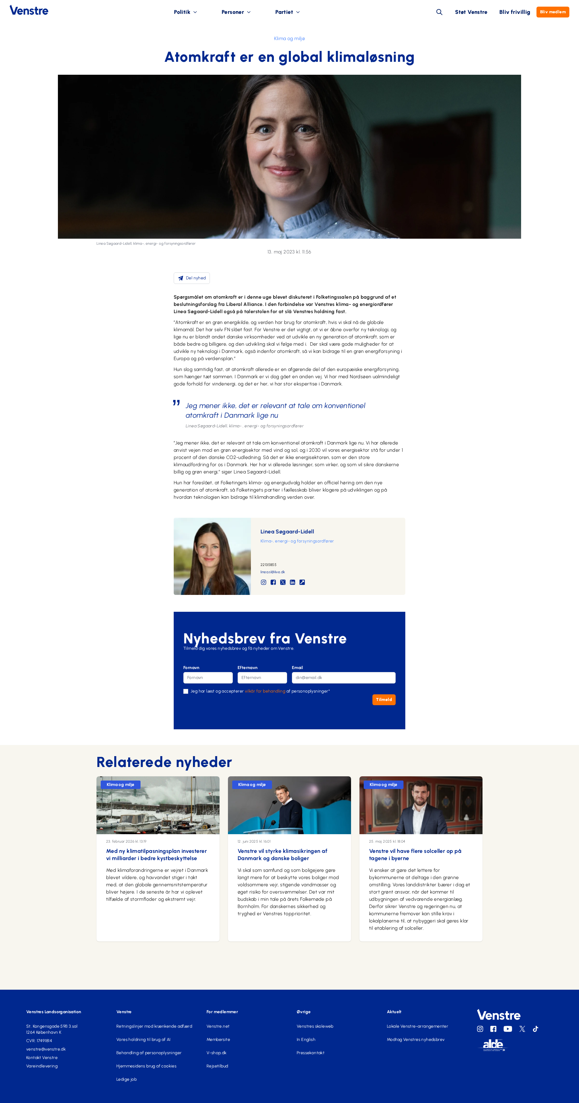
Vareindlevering (42, 1066)
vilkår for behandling (265, 691)
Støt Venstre (471, 12)
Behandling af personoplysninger (149, 1052)
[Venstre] (24, 10)
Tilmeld (384, 699)
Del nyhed (196, 278)
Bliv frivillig (514, 12)
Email (297, 667)
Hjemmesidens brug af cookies (146, 1066)
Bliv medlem (553, 11)
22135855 (269, 565)
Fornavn (191, 667)
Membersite (218, 1039)
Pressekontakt (310, 1052)
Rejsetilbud (217, 1066)
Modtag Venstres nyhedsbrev (416, 1039)
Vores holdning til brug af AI (143, 1039)
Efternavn (248, 667)
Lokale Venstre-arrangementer (417, 1026)
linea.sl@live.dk (273, 572)
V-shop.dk (217, 1052)
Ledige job (126, 1079)
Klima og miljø (289, 38)
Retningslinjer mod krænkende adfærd (154, 1026)
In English (306, 1039)
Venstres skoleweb (315, 1026)
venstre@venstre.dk (46, 1049)
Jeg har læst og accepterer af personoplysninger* (260, 691)
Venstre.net (218, 1026)
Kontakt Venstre (42, 1057)
